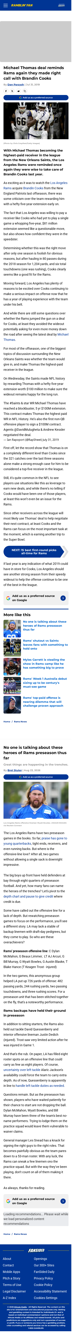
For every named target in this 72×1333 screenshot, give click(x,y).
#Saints (15, 403)
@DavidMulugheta (27, 429)
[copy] (24, 91)
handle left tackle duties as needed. (40, 1086)
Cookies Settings (45, 1298)
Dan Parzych (16, 84)
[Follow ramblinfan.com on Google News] (63, 598)
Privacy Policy (43, 1278)
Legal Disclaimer (14, 1291)
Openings (40, 1259)
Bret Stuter (15, 770)
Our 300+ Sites (44, 1265)
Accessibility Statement (50, 1291)
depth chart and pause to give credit (28, 896)
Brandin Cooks (33, 188)
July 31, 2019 (51, 440)
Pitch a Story (11, 1278)
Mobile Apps (11, 1272)
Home (6, 721)
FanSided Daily (44, 1272)
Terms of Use (12, 1285)
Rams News (20, 721)
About (7, 1259)
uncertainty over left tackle (21, 1070)
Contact (8, 1265)
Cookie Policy (43, 1285)
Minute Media (20, 1307)
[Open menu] (5, 5)
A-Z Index (9, 1298)
